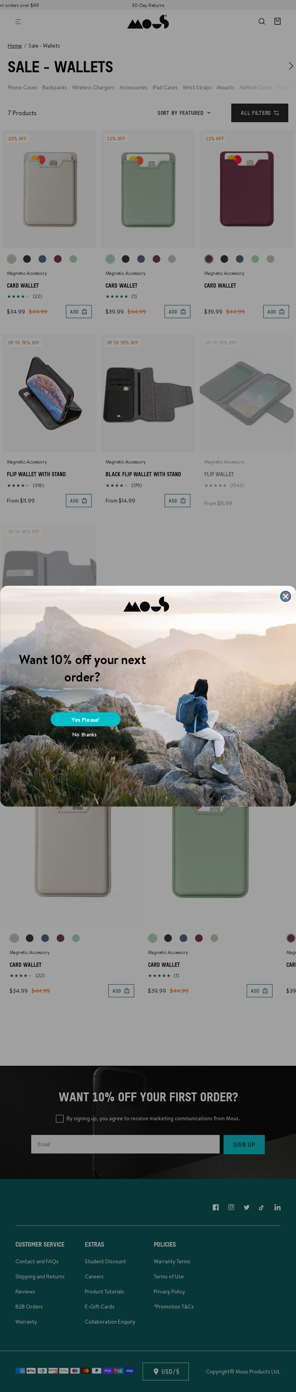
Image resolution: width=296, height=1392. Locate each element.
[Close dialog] (285, 596)
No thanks (84, 734)
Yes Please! (85, 719)
